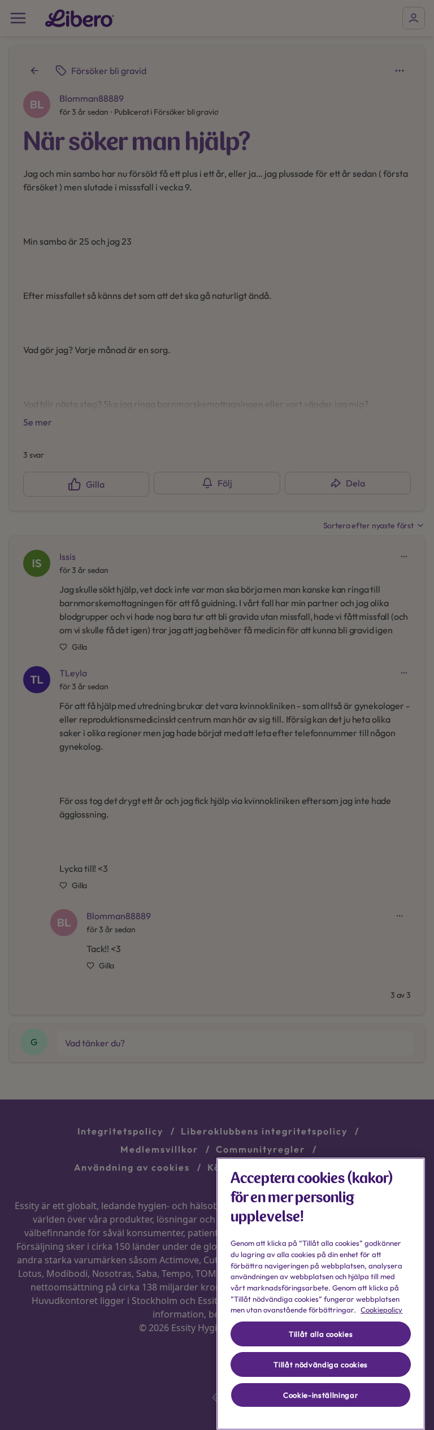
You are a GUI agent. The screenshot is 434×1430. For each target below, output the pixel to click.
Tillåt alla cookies (321, 1333)
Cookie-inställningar (320, 1394)
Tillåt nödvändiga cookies (320, 1364)
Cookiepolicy (381, 1309)
